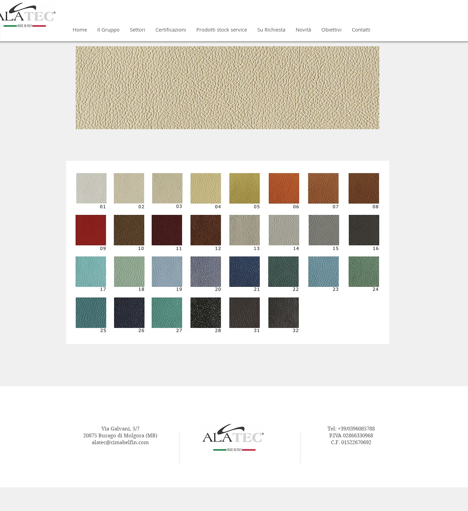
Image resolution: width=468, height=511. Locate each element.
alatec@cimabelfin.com (120, 442)
